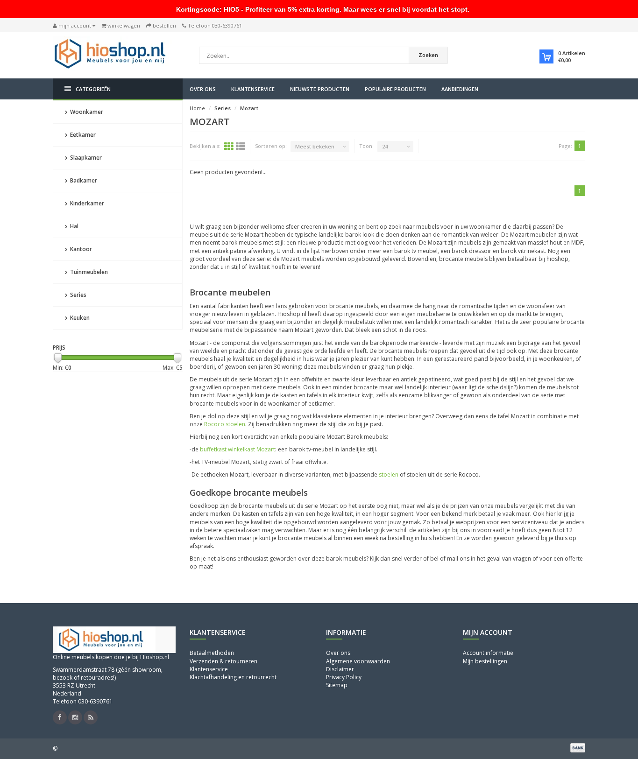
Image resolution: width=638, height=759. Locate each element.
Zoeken (428, 54)
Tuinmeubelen (88, 272)
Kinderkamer (86, 203)
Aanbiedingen (459, 88)
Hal (73, 226)
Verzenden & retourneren (223, 661)
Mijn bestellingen (485, 661)
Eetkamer (82, 135)
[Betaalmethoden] (577, 747)
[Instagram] (75, 717)
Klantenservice (253, 88)
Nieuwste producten (319, 88)
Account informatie (488, 653)
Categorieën (93, 88)
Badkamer (83, 180)
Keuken (79, 318)
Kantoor (80, 249)
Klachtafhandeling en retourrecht (233, 677)
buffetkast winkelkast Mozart (237, 449)
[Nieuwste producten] (91, 717)
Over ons (203, 88)
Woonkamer (86, 112)
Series (77, 295)
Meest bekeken (314, 146)
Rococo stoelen (224, 424)
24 (385, 146)
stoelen (388, 474)
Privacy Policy (344, 677)
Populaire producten (395, 88)
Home (197, 108)
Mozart (249, 108)
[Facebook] (60, 717)
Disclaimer (340, 669)
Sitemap (336, 685)
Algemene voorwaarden (358, 661)
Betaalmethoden (212, 653)
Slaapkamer (85, 158)
